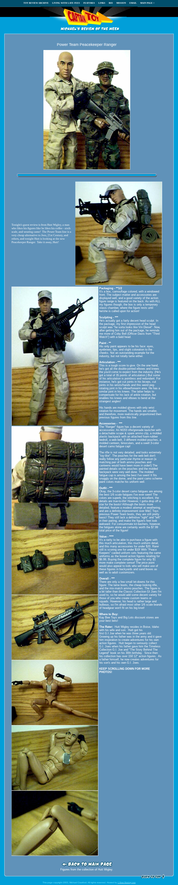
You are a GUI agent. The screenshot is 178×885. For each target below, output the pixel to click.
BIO (111, 3)
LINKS (101, 3)
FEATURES (89, 3)
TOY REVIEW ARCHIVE (36, 3)
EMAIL (133, 3)
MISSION (121, 3)
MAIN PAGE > (147, 3)
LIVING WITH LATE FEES (66, 3)
